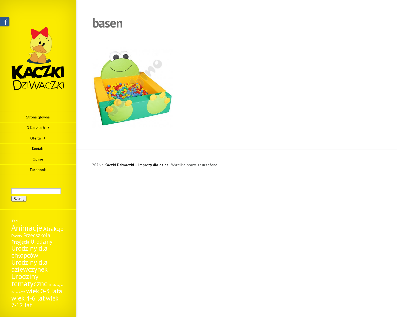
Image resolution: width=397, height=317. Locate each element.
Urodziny (41, 241)
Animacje (26, 228)
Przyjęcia (20, 242)
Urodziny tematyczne (29, 279)
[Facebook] (4, 23)
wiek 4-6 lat (28, 298)
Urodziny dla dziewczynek (29, 266)
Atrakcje (53, 228)
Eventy (16, 235)
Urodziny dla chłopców (29, 252)
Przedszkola (36, 235)
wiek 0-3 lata (44, 291)
